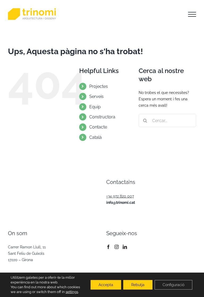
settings (72, 292)
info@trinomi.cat (120, 202)
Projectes (98, 86)
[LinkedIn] (125, 247)
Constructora (102, 116)
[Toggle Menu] (192, 14)
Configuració (173, 285)
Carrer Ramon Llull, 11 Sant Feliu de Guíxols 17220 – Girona (27, 253)
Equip (95, 106)
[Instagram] (116, 247)
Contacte (98, 127)
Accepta (106, 285)
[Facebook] (108, 247)
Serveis (96, 96)
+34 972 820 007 (120, 196)
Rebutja (137, 285)
